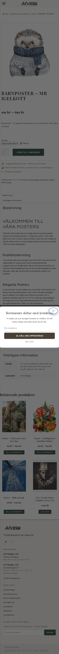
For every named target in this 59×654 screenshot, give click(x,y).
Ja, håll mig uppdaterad (29, 336)
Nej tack (29, 342)
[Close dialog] (53, 310)
